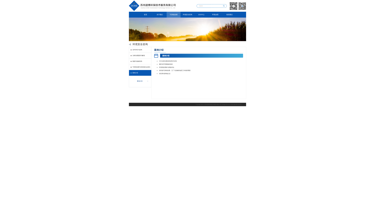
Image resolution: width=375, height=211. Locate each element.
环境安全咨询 (187, 14)
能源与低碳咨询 (137, 61)
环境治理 (215, 14)
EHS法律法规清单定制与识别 (168, 61)
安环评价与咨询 (137, 50)
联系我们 (229, 14)
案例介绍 (135, 73)
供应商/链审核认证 (164, 73)
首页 (145, 14)
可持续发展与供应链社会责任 (141, 67)
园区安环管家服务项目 (166, 64)
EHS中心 (201, 14)
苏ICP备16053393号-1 (236, 104)
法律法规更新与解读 (139, 55)
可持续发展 (174, 14)
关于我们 (160, 14)
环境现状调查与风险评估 (166, 67)
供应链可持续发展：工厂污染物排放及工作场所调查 (175, 70)
